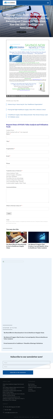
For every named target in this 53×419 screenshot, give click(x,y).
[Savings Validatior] (27, 176)
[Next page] (10, 96)
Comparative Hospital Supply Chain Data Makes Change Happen (12, 391)
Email (8, 156)
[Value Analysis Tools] (27, 173)
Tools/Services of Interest (14, 171)
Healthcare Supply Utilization (34, 387)
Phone (8, 163)
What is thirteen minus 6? (14, 205)
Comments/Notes (11, 187)
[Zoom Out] (17, 96)
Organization (10, 148)
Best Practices (21, 32)
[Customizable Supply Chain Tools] (27, 183)
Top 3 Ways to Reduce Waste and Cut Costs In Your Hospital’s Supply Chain (13, 388)
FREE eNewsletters (32, 385)
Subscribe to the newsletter (18, 372)
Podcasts (30, 389)
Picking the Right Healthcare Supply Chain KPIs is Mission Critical (27, 109)
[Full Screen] (28, 96)
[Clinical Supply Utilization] (27, 175)
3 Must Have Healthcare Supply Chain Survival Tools (13, 385)
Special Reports (31, 391)
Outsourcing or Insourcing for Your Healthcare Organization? (25, 104)
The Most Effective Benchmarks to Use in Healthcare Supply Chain (16, 241)
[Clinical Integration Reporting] (27, 180)
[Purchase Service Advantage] (27, 178)
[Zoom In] (19, 96)
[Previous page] (8, 96)
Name (8, 134)
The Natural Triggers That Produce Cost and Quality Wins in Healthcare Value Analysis (38, 241)
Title (8, 141)
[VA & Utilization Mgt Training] (27, 181)
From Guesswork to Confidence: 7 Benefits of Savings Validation (26, 343)
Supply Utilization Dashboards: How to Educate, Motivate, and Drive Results (14, 394)
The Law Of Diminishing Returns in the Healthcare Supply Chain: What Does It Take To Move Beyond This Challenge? (13, 398)
